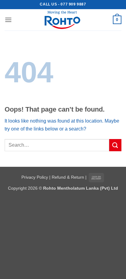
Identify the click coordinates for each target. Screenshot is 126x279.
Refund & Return (68, 177)
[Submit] (115, 145)
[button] (8, 19)
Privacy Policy (34, 177)
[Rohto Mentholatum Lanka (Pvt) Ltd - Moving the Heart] (63, 19)
